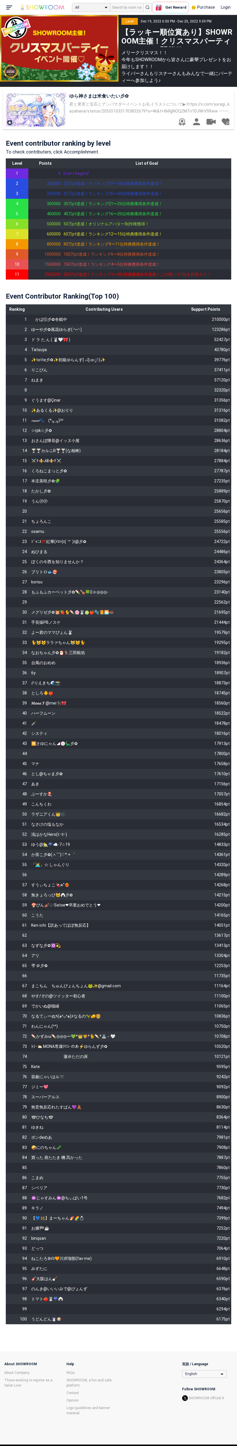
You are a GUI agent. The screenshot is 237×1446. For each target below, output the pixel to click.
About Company (16, 1373)
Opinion (72, 1400)
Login (226, 7)
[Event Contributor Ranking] (182, 122)
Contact (72, 1393)
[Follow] (225, 122)
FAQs (70, 1373)
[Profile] (196, 122)
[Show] (211, 121)
